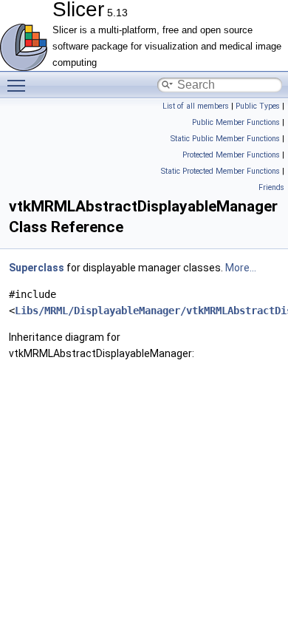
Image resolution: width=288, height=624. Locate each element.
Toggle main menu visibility (19, 85)
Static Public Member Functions (225, 138)
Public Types (258, 106)
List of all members (195, 106)
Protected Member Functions (231, 155)
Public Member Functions (236, 122)
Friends (271, 187)
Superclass (36, 268)
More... (240, 268)
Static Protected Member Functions (220, 171)
